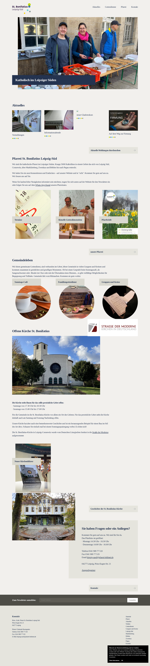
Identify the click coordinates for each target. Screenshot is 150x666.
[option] (75, 53)
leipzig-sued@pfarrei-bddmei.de (100, 557)
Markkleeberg (130, 634)
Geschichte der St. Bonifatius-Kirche (107, 509)
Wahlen (128, 624)
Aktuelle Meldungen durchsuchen (105, 150)
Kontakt (134, 7)
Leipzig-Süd (129, 631)
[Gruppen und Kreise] (120, 302)
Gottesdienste (110, 7)
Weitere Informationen (114, 660)
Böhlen (128, 636)
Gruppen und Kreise (132, 629)
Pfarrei (123, 7)
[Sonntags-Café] (33, 302)
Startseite (128, 616)
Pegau (127, 641)
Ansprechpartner (88, 570)
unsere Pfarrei (97, 252)
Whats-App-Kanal (42, 185)
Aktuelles (96, 7)
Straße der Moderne (100, 432)
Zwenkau (128, 638)
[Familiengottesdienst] (76, 302)
